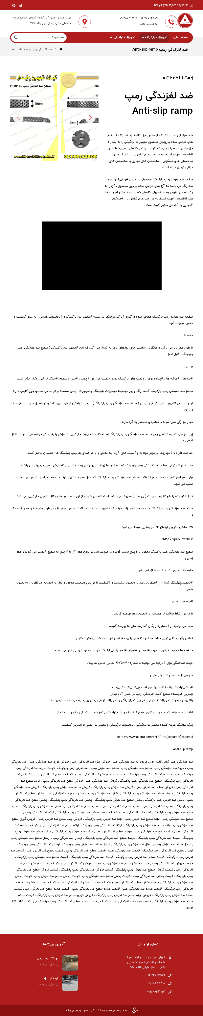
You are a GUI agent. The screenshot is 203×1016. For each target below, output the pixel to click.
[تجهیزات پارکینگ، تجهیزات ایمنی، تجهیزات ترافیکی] (185, 20)
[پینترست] (14, 5)
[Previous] (18, 118)
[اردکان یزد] (70, 983)
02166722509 (178, 78)
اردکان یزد (50, 978)
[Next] (90, 118)
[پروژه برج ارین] (70, 963)
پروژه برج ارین (47, 958)
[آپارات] (21, 5)
